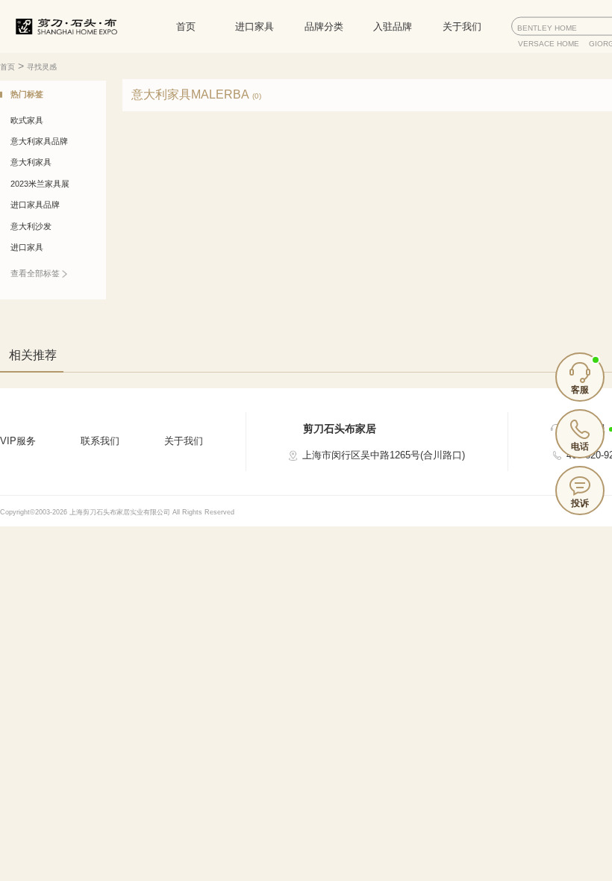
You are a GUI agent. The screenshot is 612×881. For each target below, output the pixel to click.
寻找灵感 (42, 67)
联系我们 (100, 440)
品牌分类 (324, 26)
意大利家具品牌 (39, 141)
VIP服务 (18, 440)
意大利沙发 (30, 226)
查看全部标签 (36, 273)
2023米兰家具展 (39, 183)
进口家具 (254, 26)
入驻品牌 (392, 26)
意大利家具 (30, 162)
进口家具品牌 (35, 204)
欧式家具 (26, 120)
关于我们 (462, 26)
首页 (186, 26)
